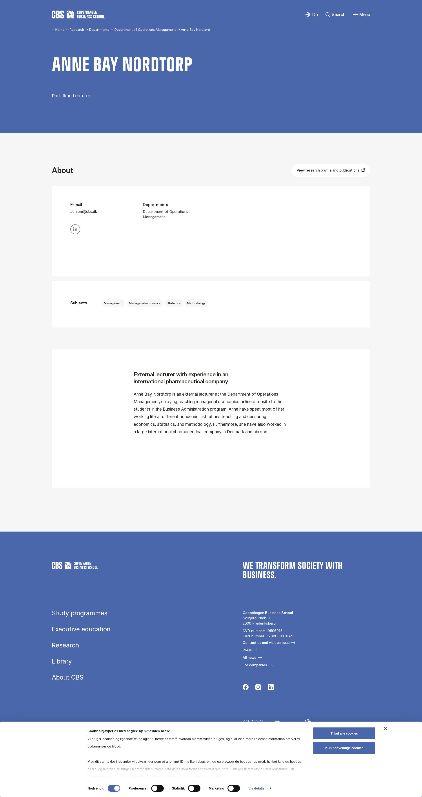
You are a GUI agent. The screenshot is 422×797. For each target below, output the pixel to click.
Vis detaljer (257, 788)
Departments (99, 29)
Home (59, 29)
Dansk (311, 14)
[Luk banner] (385, 728)
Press (247, 650)
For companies (255, 665)
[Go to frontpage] (78, 14)
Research (76, 29)
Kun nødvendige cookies (344, 747)
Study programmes (79, 613)
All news (249, 657)
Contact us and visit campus (266, 642)
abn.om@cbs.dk (83, 211)
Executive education (81, 629)
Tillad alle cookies (344, 733)
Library (62, 661)
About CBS (68, 677)
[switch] (157, 788)
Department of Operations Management (145, 29)
